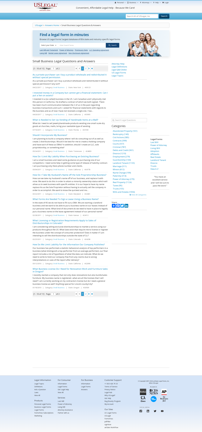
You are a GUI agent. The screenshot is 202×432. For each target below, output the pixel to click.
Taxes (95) (117, 185)
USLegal (39, 25)
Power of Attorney (66, 50)
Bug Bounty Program (113, 401)
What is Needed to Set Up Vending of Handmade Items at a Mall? (65, 119)
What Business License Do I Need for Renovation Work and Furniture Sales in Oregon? (70, 270)
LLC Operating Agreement (99, 50)
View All (37, 395)
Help (157, 2)
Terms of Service (111, 386)
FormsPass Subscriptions (43, 413)
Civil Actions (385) (121, 137)
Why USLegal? (110, 395)
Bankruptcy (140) (121, 134)
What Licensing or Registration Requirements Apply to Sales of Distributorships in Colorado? (64, 222)
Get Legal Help (63, 389)
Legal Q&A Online (119, 69)
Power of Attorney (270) (123, 179)
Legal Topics (117, 75)
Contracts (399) (120, 140)
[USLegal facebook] (141, 411)
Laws (36, 392)
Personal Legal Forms (42, 404)
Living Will (43, 53)
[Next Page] (88, 68)
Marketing (38, 416)
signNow (108, 424)
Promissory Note (81, 50)
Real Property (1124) (122, 182)
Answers (84, 389)
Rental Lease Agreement (57, 53)
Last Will (154, 142)
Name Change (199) (122, 172)
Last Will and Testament (49, 50)
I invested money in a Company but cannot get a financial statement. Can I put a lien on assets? (70, 94)
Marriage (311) (120, 166)
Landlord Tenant (158, 160)
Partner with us (63, 413)
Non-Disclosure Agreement (79, 53)
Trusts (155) (118, 188)
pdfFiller (107, 421)
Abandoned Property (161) (125, 131)
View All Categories (138, 195)
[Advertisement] (129, 96)
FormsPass (109, 419)
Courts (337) (118, 143)
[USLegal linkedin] (148, 411)
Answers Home (52, 25)
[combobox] (49, 45)
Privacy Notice (110, 389)
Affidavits (154, 154)
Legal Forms (39, 410)
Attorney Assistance (65, 410)
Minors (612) (118, 169)
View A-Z (154, 169)
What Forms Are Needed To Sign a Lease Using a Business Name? (66, 199)
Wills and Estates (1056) (124, 192)
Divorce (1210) (119, 153)
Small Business (59, 87)
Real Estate (155, 157)
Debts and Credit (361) (123, 150)
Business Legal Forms (42, 407)
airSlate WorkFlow (111, 427)
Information (62, 384)
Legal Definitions (119, 66)
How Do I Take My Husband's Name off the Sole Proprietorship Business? (69, 174)
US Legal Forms (119, 72)
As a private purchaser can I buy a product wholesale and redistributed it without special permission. (70, 76)
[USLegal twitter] (155, 411)
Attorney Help (118, 63)
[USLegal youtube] (162, 411)
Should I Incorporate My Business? (50, 135)
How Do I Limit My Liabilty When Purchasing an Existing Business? (66, 156)
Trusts (153, 166)
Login (166, 2)
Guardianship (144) (122, 160)
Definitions (38, 386)
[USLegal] (45, 3)
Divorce (153, 163)
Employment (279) (121, 156)
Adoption (154, 151)
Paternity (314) (119, 175)
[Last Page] (92, 68)
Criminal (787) (119, 147)
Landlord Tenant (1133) (124, 163)
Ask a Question (40, 389)
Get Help (108, 398)
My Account (109, 404)
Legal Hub (108, 392)
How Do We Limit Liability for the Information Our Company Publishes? (69, 244)
